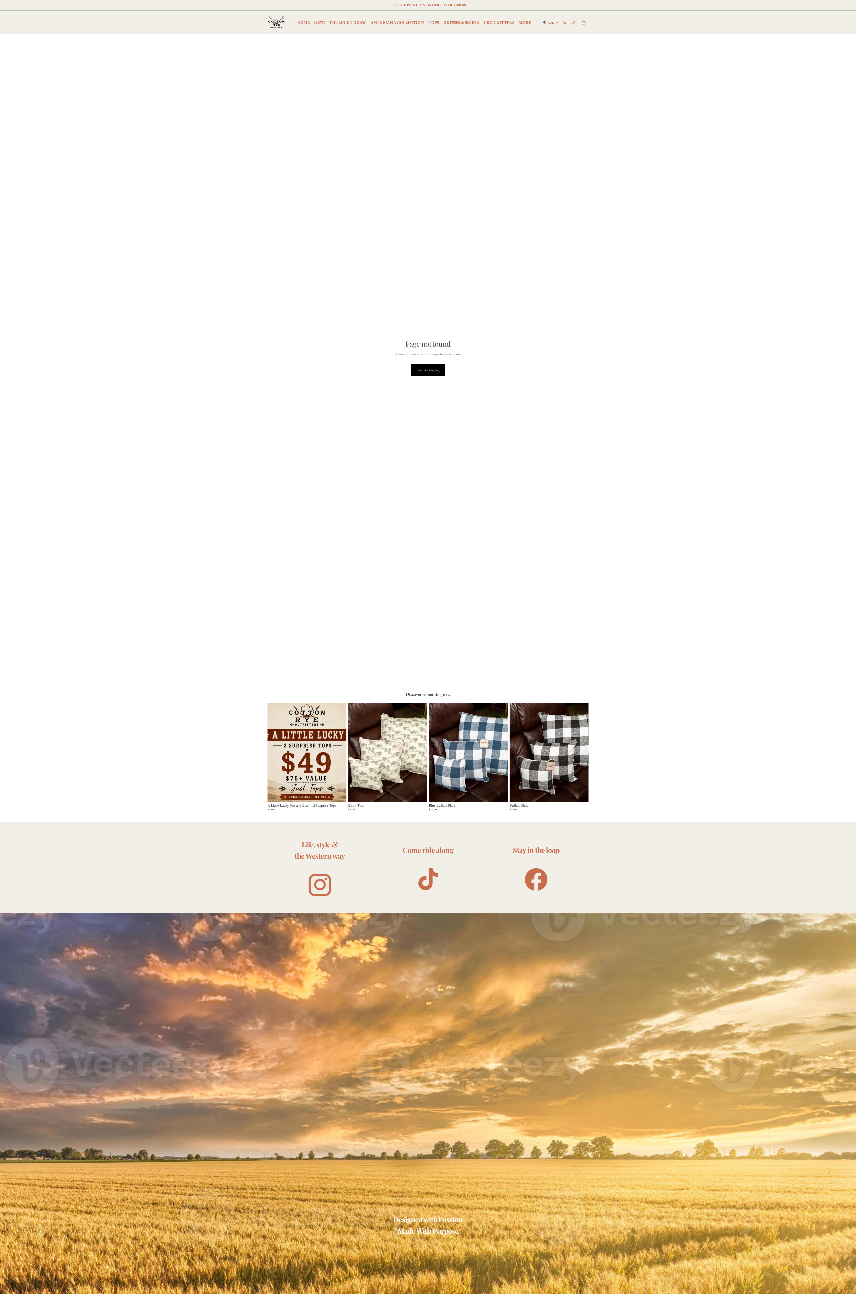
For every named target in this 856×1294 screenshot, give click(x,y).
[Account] (574, 22)
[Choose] (339, 795)
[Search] (564, 22)
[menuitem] (524, 22)
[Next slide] (581, 752)
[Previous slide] (516, 752)
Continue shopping (428, 370)
